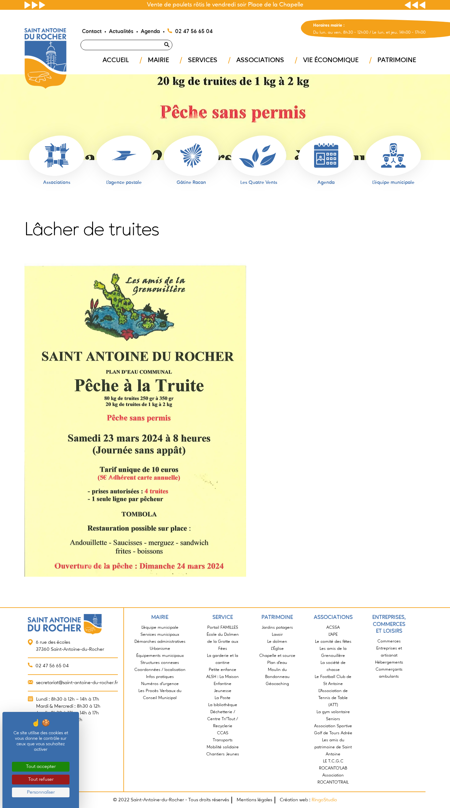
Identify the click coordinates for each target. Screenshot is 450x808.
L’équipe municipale (159, 627)
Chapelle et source (277, 655)
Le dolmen (277, 641)
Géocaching (277, 684)
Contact (92, 31)
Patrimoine (396, 60)
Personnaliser (41, 792)
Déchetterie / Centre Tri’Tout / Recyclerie (222, 719)
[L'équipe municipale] (393, 155)
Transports (223, 740)
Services (202, 60)
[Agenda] (326, 155)
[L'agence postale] (124, 155)
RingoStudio (324, 800)
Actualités (121, 31)
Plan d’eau (277, 663)
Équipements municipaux (160, 655)
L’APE (333, 634)
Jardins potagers (277, 627)
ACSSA (333, 627)
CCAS (222, 733)
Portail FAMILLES (222, 627)
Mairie (158, 60)
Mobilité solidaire (223, 747)
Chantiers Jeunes (222, 754)
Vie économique (330, 60)
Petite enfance (222, 670)
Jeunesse (222, 691)
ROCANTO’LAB (333, 768)
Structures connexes (160, 663)
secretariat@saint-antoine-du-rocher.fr (77, 682)
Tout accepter (41, 766)
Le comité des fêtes (333, 641)
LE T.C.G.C (333, 761)
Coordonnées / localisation (160, 670)
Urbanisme (160, 648)
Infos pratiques (160, 677)
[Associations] (56, 155)
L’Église (277, 648)
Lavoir (277, 634)
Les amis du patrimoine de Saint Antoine (333, 747)
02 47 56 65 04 (194, 31)
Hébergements (389, 662)
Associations (260, 60)
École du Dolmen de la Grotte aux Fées (223, 641)
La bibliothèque (222, 705)
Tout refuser (41, 779)
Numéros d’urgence (160, 684)
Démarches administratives (160, 641)
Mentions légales (254, 800)
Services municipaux (160, 634)
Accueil (116, 60)
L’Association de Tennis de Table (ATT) (333, 698)
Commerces (389, 641)
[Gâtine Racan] (191, 155)
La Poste (223, 698)
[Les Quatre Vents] (258, 155)
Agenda (150, 31)
